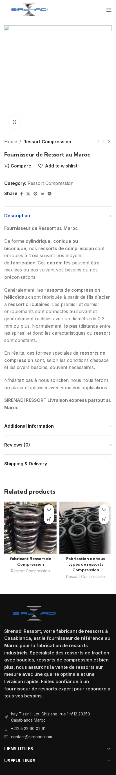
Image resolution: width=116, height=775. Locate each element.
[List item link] (58, 717)
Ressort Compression (47, 141)
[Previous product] (98, 142)
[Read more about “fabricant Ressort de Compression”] (49, 519)
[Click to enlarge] (14, 122)
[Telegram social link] (49, 194)
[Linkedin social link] (42, 194)
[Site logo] (29, 9)
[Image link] (34, 613)
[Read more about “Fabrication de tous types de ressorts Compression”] (104, 519)
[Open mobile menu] (109, 9)
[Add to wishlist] (49, 509)
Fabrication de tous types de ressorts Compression (85, 564)
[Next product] (109, 142)
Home (10, 141)
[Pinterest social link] (35, 194)
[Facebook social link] (21, 194)
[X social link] (28, 194)
